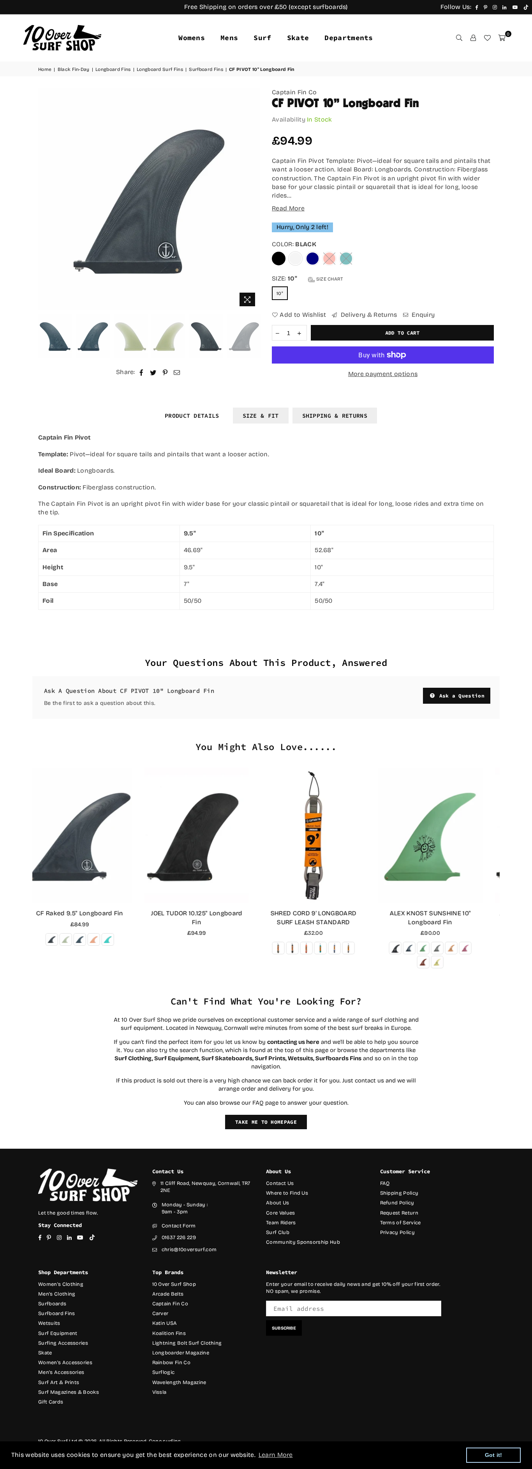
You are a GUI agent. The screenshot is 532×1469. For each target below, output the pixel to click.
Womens (191, 37)
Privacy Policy (397, 1232)
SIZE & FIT (261, 415)
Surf (262, 37)
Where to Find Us (287, 1193)
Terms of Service (400, 1223)
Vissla (159, 1392)
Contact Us (280, 1183)
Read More (288, 208)
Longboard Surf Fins (160, 69)
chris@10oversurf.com (189, 1250)
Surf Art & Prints (58, 1382)
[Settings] (473, 38)
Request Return (399, 1213)
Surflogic (163, 1372)
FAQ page (265, 1102)
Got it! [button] (493, 1455)
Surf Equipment (57, 1333)
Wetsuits (49, 1323)
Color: (294, 244)
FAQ (385, 1183)
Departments (348, 37)
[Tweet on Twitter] (153, 372)
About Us (277, 1203)
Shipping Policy (399, 1193)
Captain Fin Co (294, 92)
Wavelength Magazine (179, 1382)
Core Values (280, 1213)
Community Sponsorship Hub (303, 1242)
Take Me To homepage (266, 1122)
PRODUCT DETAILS (192, 415)
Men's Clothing (56, 1294)
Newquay (209, 1027)
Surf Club (277, 1232)
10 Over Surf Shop (174, 1284)
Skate (298, 37)
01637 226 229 (179, 1237)
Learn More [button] (276, 1454)
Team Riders (281, 1223)
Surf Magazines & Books (68, 1392)
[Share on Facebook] (141, 372)
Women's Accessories (65, 1363)
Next (253, 199)
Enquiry (422, 314)
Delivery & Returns (368, 314)
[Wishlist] (487, 38)
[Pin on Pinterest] (165, 372)
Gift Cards (50, 1402)
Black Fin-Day (74, 69)
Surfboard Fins (206, 69)
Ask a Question (460, 695)
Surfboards (52, 1304)
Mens (229, 37)
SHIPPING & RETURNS (334, 415)
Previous (45, 199)
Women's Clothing (60, 1284)
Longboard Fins (112, 69)
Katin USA (164, 1323)
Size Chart (329, 279)
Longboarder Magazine (180, 1353)
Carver (160, 1313)
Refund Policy (397, 1203)
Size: (308, 278)
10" (280, 293)
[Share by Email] (177, 372)
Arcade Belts (168, 1294)
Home (44, 69)
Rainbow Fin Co (171, 1363)
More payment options (382, 374)
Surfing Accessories (63, 1343)
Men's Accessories (61, 1372)
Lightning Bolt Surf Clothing (187, 1343)
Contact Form (179, 1226)
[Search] (459, 38)
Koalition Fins (169, 1333)
